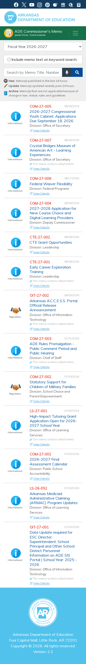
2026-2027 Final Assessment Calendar (48, 461)
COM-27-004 (41, 203)
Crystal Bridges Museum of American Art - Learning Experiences (52, 150)
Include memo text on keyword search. (44, 59)
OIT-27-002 (40, 295)
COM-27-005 (41, 106)
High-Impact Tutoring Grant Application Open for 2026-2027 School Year (53, 421)
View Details (41, 130)
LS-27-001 (39, 411)
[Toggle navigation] (75, 33)
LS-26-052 (39, 488)
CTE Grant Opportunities (51, 242)
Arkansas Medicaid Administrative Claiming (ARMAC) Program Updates (54, 498)
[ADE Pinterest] (47, 4)
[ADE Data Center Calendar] (63, 4)
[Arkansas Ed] (24, 4)
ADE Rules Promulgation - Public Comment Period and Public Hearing (53, 348)
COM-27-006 (41, 178)
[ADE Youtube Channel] (31, 4)
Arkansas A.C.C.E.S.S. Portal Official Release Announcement (53, 305)
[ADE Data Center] (55, 4)
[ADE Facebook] (16, 4)
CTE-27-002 (40, 237)
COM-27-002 (41, 377)
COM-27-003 (41, 339)
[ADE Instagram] (39, 4)
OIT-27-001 (40, 527)
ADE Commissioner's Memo (38, 33)
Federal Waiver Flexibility (51, 184)
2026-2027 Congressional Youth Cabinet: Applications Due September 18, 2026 (53, 116)
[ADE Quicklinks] (70, 4)
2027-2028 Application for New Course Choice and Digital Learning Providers (53, 213)
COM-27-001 (41, 454)
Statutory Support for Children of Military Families (53, 384)
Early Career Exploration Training (50, 269)
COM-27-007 (41, 140)
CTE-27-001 (40, 262)
